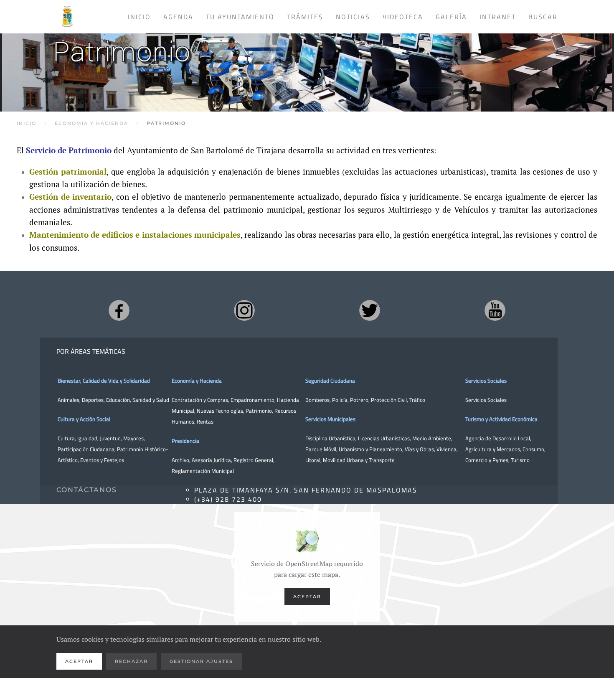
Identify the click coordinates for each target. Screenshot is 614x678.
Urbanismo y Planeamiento (370, 449)
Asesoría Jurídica (211, 460)
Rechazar (131, 661)
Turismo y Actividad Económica (501, 419)
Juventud (110, 438)
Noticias (353, 17)
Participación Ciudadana (86, 449)
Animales (68, 400)
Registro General (253, 460)
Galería (451, 17)
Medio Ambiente (431, 438)
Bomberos (317, 400)
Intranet (498, 17)
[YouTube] (495, 310)
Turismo (520, 460)
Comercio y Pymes (486, 460)
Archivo (180, 460)
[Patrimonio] (307, 65)
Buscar (543, 17)
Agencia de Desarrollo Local (497, 438)
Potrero (359, 400)
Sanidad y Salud (150, 400)
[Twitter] (369, 310)
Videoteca (403, 17)
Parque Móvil (320, 449)
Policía (340, 400)
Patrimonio (259, 410)
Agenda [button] (178, 17)
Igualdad (87, 438)
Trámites (305, 17)
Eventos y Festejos (102, 460)
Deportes (93, 400)
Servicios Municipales (330, 419)
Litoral (312, 460)
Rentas (205, 421)
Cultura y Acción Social (84, 419)
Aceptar (307, 596)
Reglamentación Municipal (203, 471)
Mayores (133, 438)
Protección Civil (389, 400)
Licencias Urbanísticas (384, 438)
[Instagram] (244, 310)
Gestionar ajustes (201, 661)
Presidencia (185, 441)
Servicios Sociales (486, 380)
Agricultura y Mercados (492, 449)
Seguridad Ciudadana (330, 380)
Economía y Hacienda (197, 380)
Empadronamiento (252, 400)
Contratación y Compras (200, 400)
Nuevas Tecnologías (220, 410)
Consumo (533, 449)
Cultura (66, 438)
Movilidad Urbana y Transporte (359, 460)
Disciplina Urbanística (330, 438)
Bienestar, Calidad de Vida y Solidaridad (104, 380)
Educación (118, 400)
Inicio (139, 17)
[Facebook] (119, 310)
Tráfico (417, 400)
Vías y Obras (419, 449)
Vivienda (446, 449)
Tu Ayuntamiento (240, 17)
